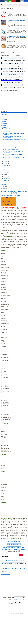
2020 (3, 119)
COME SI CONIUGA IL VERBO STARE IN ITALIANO (14, 139)
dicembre (6, 128)
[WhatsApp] (10, 1)
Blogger (12, 613)
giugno (5, 170)
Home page (14, 568)
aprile (5, 174)
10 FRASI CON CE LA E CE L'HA (10, 147)
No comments (17, 195)
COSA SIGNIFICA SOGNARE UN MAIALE (16, 36)
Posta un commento (5, 574)
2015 (3, 125)
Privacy (21, 613)
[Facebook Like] (6, 1)
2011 (3, 186)
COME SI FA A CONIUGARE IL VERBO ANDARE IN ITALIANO (14, 192)
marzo (5, 176)
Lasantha (22, 614)
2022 (3, 116)
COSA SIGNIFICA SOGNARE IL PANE (15, 43)
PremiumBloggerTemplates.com (8, 615)
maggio (5, 172)
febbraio (6, 178)
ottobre (5, 163)
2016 (3, 123)
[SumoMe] (26, 1)
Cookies (17, 613)
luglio (5, 169)
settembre (6, 165)
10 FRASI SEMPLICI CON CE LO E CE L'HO (12, 149)
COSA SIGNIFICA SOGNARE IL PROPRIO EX (16, 28)
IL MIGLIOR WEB (22, 612)
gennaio (6, 180)
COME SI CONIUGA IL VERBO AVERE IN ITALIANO (14, 141)
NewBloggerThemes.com (21, 615)
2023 (3, 114)
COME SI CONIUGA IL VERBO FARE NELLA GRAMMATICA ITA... (12, 137)
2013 (3, 182)
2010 (3, 188)
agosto (5, 167)
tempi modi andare (9, 562)
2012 (3, 184)
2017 (3, 121)
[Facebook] (2, 1)
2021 (3, 118)
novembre (6, 161)
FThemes (10, 614)
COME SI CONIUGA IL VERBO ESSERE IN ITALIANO (14, 143)
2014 (3, 127)
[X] (18, 1)
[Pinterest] (14, 1)
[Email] (22, 1)
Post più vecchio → (22, 568)
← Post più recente (5, 568)
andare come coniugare (10, 560)
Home (2, 560)
